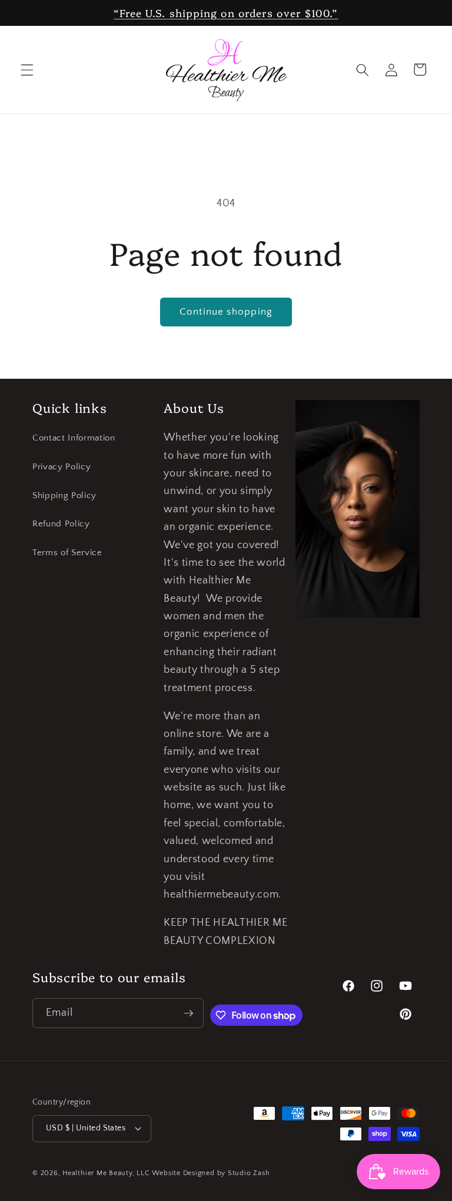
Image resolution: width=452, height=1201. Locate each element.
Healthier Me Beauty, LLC (105, 1173)
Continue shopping (226, 311)
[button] (27, 69)
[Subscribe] (188, 1013)
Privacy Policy (61, 467)
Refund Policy (61, 524)
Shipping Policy (64, 496)
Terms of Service (67, 553)
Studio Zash (249, 1173)
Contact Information (73, 438)
